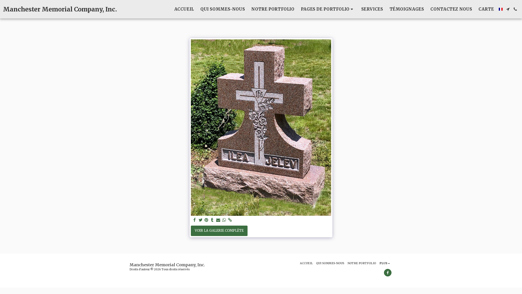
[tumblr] (212, 220)
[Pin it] (206, 220)
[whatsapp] (224, 220)
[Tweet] (200, 220)
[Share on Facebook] (194, 220)
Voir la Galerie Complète (219, 230)
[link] (230, 220)
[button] (328, 9)
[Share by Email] (218, 220)
